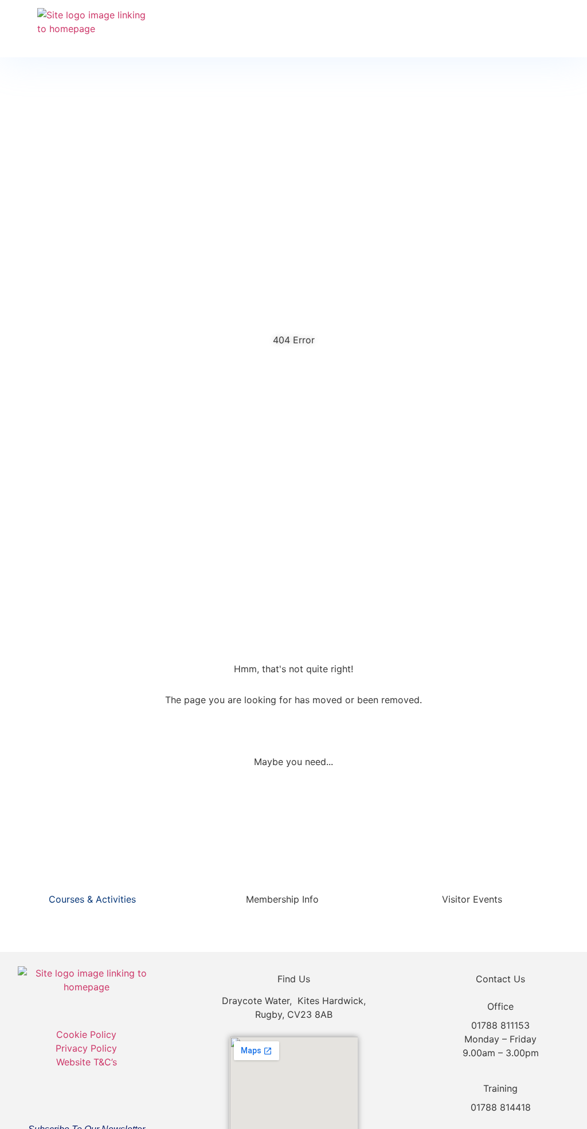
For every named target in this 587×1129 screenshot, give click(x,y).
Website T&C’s (86, 1062)
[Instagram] (103, 1097)
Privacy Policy (86, 1048)
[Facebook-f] (69, 1097)
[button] (539, 29)
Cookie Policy (86, 1034)
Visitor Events (472, 899)
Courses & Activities (92, 899)
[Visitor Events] (517, 897)
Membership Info (282, 899)
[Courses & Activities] (151, 897)
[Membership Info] (334, 897)
